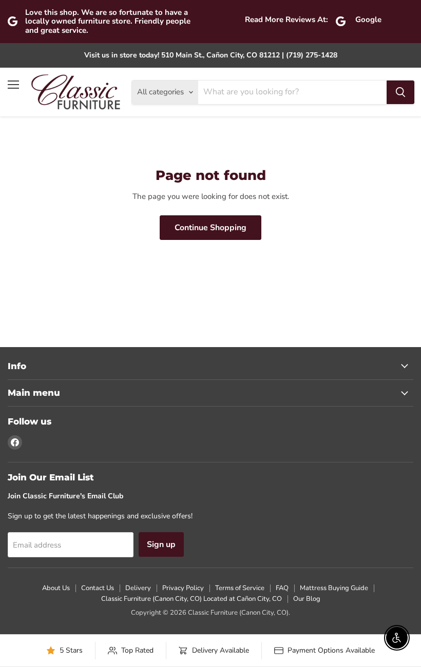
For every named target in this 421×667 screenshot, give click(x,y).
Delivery (138, 588)
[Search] (400, 92)
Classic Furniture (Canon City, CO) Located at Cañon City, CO (191, 598)
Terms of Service (239, 588)
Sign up (161, 544)
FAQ (282, 588)
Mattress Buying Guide (334, 588)
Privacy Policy (183, 588)
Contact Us (97, 588)
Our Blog (306, 598)
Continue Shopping (210, 227)
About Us (56, 588)
